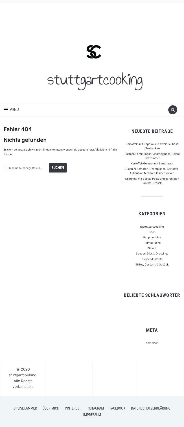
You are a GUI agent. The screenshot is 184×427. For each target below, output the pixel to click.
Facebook (117, 408)
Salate (152, 248)
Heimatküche (152, 242)
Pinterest (73, 408)
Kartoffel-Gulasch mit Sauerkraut (152, 163)
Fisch (152, 232)
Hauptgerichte (152, 237)
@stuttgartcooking (152, 226)
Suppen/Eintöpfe (152, 259)
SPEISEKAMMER (25, 408)
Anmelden (152, 343)
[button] (11, 109)
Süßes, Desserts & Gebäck (152, 264)
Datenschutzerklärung (150, 408)
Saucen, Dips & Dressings (152, 253)
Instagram (95, 408)
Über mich (51, 408)
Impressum (92, 415)
